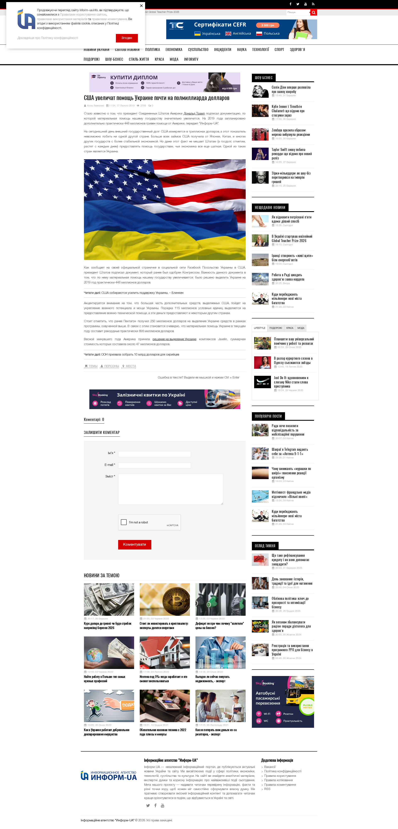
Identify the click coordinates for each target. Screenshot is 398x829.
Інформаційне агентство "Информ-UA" (107, 820)
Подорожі (92, 59)
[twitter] (298, 4)
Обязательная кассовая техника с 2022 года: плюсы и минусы (163, 732)
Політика (152, 49)
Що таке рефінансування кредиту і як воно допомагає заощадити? (290, 559)
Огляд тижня (265, 546)
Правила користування (280, 776)
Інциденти (222, 49)
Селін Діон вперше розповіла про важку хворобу (291, 89)
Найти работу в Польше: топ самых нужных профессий (104, 679)
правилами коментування (109, 19)
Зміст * (110, 476)
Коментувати (134, 544)
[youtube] (305, 4)
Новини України (96, 49)
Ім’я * (111, 453)
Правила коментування (280, 784)
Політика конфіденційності (282, 771)
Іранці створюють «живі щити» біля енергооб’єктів (292, 258)
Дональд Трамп (194, 113)
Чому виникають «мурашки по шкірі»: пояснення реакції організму (291, 473)
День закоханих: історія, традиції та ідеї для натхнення (292, 581)
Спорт (279, 49)
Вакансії (269, 767)
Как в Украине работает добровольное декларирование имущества (107, 732)
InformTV (191, 59)
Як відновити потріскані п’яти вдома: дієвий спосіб (291, 219)
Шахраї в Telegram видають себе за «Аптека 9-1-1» (290, 451)
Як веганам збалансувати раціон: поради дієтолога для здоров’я (291, 626)
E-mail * (110, 465)
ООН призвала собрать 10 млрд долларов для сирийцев (140, 354)
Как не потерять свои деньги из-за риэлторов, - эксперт (216, 732)
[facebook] (290, 4)
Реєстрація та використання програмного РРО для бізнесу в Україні (292, 650)
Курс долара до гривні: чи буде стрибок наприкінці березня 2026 (107, 625)
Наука (242, 49)
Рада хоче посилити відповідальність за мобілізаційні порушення (288, 430)
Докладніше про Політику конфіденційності (48, 38)
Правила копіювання (278, 780)
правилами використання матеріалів (62, 19)
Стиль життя (139, 59)
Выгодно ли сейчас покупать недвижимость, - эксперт (212, 679)
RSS (267, 789)
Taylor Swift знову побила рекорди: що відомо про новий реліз (292, 154)
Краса (159, 59)
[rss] (313, 4)
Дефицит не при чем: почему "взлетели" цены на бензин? (219, 625)
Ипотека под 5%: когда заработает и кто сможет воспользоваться (163, 679)
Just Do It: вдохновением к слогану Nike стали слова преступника (291, 382)
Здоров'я (297, 49)
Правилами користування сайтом (83, 14)
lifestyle (259, 328)
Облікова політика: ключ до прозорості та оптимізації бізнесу (290, 602)
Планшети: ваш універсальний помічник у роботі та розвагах (294, 341)
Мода (174, 59)
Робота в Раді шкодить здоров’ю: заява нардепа (288, 277)
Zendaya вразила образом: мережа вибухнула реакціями (291, 132)
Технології (260, 49)
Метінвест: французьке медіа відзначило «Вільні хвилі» (291, 494)
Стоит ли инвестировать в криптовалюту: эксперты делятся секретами (164, 625)
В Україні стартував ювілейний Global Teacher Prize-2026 (292, 238)
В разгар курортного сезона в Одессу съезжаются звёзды (293, 360)
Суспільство (198, 49)
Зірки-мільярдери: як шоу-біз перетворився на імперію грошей (291, 177)
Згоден (126, 38)
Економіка (174, 49)
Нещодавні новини (270, 207)
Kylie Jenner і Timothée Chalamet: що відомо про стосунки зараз (288, 111)
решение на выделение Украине (174, 339)
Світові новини (127, 49)
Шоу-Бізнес (114, 59)
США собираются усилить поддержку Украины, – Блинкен (142, 293)
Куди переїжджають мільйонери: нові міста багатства (287, 298)
